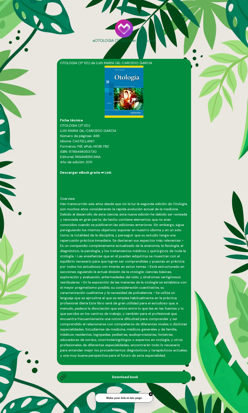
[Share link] (183, 16)
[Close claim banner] (151, 395)
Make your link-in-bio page (124, 398)
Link (108, 172)
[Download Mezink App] (124, 406)
